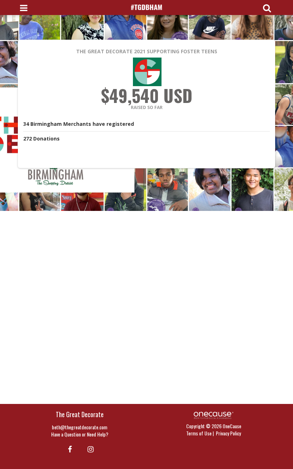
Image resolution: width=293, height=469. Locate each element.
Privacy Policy (228, 433)
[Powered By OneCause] (213, 414)
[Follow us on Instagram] (88, 448)
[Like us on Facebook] (69, 448)
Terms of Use (199, 433)
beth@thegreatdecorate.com (79, 427)
